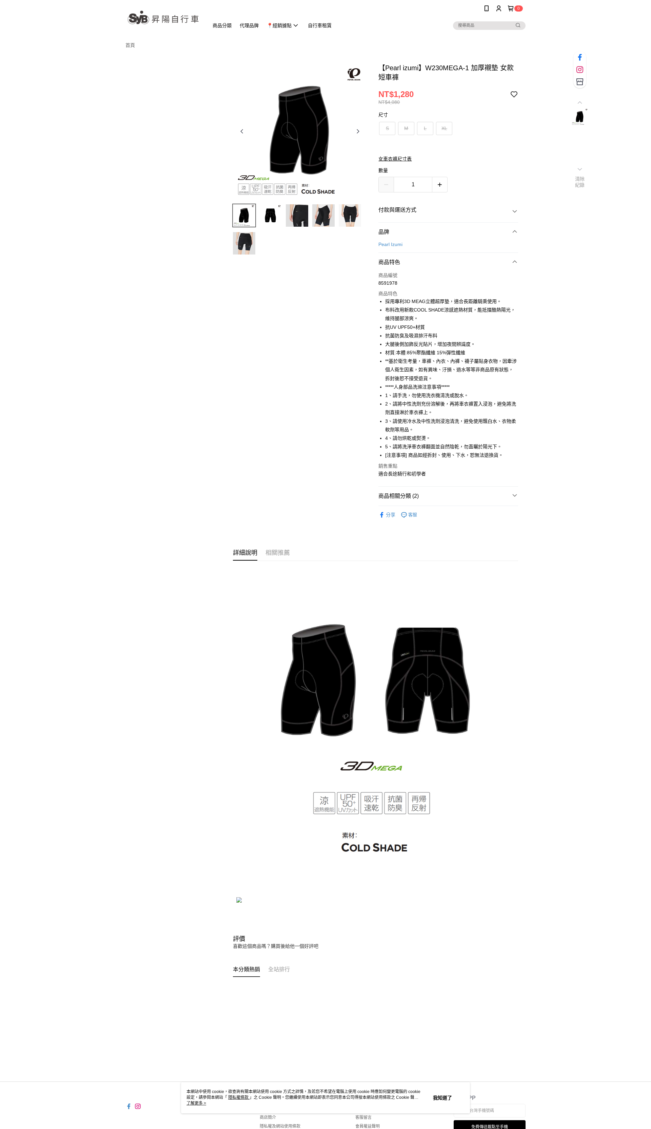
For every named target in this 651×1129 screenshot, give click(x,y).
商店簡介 (268, 1117)
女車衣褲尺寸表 (395, 159)
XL (444, 128)
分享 (390, 515)
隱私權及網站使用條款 (280, 1126)
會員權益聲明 (367, 1126)
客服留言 (363, 1117)
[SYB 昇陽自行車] (163, 18)
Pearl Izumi (390, 244)
